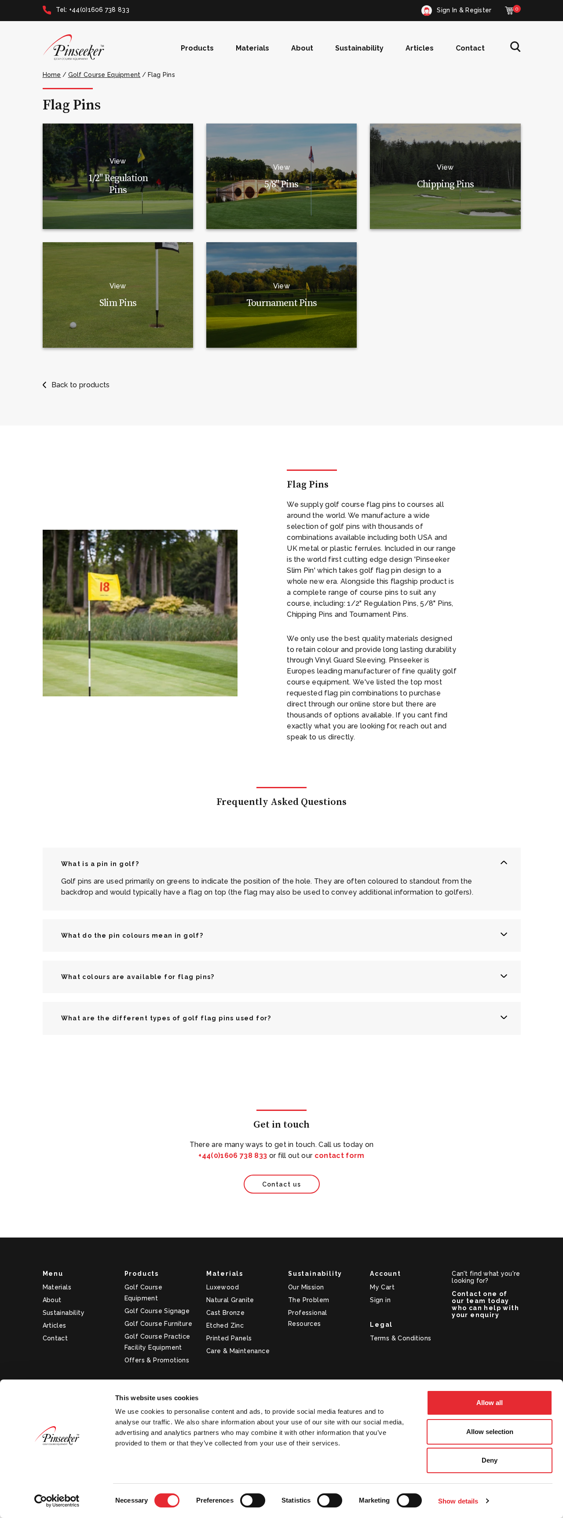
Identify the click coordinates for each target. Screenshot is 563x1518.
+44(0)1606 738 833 (232, 1155)
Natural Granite (230, 1299)
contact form (339, 1155)
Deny (489, 1460)
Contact (470, 48)
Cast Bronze (225, 1312)
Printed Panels (229, 1338)
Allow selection (489, 1431)
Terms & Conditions (400, 1338)
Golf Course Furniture (158, 1323)
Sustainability (359, 48)
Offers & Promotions (157, 1360)
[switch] (252, 1500)
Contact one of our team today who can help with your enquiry (485, 1304)
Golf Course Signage (157, 1310)
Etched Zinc (225, 1325)
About (302, 48)
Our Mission (306, 1287)
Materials (252, 48)
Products (197, 48)
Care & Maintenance (238, 1350)
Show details (458, 1501)
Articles (420, 48)
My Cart (382, 1287)
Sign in (380, 1299)
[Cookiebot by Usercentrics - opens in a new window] (56, 1500)
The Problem (308, 1299)
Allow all (489, 1402)
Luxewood (222, 1287)
